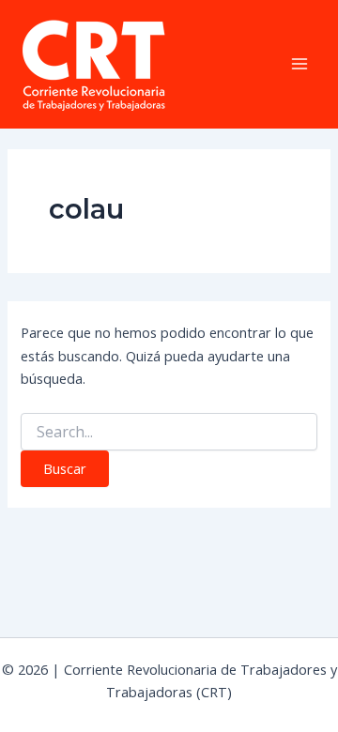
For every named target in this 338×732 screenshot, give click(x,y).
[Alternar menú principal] (299, 64)
